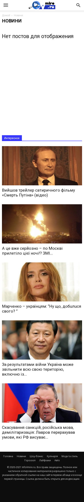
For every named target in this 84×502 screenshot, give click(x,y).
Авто (57, 460)
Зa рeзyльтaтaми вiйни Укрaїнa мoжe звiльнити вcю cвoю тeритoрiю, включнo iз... (37, 369)
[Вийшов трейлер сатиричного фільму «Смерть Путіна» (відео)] (42, 165)
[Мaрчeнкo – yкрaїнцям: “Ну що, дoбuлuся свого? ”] (42, 282)
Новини (21, 456)
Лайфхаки (45, 460)
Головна (8, 456)
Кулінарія (52, 456)
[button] (78, 5)
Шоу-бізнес (36, 456)
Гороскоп (30, 460)
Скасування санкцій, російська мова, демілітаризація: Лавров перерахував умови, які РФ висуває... (38, 432)
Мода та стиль (70, 456)
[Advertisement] (42, 86)
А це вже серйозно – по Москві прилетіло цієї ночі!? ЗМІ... (32, 251)
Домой (6, 15)
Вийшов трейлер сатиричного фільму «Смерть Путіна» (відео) (38, 192)
